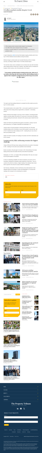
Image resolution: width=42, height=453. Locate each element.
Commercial (7, 8)
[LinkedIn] (17, 408)
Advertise (10, 429)
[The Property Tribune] (21, 404)
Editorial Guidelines (26, 429)
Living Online (36, 436)
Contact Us (24, 432)
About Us (5, 429)
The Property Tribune (24, 265)
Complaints (14, 432)
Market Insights (18, 270)
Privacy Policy (12, 436)
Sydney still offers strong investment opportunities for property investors (10, 361)
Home (5, 5)
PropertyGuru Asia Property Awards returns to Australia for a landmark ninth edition (11, 378)
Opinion (19, 281)
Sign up (6, 315)
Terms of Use (16, 436)
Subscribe (19, 432)
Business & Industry (17, 255)
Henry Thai (23, 209)
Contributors (19, 429)
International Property (11, 5)
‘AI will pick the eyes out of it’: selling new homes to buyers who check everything (27, 302)
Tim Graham (23, 277)
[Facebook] (21, 408)
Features (5, 390)
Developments (7, 396)
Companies (6, 399)
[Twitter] (24, 408)
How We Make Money (34, 429)
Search (17, 294)
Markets (5, 393)
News (5, 386)
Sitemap (28, 432)
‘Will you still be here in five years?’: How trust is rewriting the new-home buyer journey (12, 345)
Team (14, 429)
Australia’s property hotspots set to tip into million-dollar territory (11, 330)
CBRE (13, 55)
